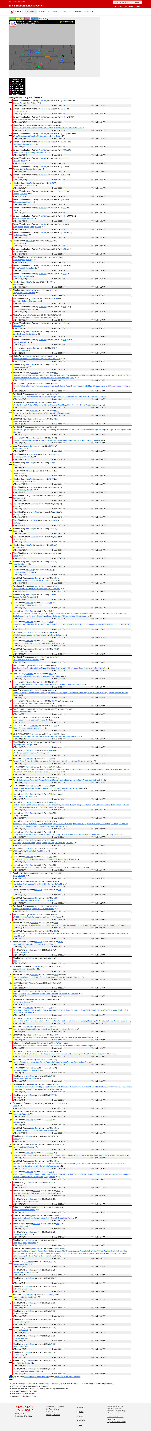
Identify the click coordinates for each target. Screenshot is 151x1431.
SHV (50, 1007)
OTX (53, 348)
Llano (95, 1155)
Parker (76, 1045)
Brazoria (112, 1174)
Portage (16, 169)
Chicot (21, 815)
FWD (51, 794)
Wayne (15, 556)
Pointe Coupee (34, 824)
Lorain (15, 185)
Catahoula (38, 867)
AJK (55, 999)
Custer (56, 613)
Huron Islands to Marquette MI (43, 908)
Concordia (52, 867)
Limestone (54, 993)
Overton (16, 103)
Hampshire (22, 235)
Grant (51, 788)
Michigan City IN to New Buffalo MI (49, 884)
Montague (16, 993)
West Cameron (78, 834)
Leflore (48, 805)
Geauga (29, 169)
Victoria (16, 635)
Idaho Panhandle (19, 350)
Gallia (15, 202)
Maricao (16, 367)
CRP (50, 632)
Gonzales (16, 1155)
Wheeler (16, 753)
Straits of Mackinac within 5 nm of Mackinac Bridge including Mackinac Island (41, 413)
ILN (50, 1136)
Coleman (110, 624)
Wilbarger (41, 643)
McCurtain (17, 1122)
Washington (56, 805)
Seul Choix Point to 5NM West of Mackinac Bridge (84, 375)
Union (78, 1021)
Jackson (21, 202)
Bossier (104, 1021)
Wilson (100, 1155)
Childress (38, 761)
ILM (51, 241)
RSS (80, 1425)
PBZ (64, 150)
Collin (26, 796)
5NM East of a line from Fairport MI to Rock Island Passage (34, 396)
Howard (28, 605)
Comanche (32, 616)
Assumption (105, 824)
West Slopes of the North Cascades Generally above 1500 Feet (36, 917)
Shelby (15, 251)
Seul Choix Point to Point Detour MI (26, 659)
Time (28, 19)
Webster (98, 1021)
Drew (63, 843)
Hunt (35, 1054)
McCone (16, 736)
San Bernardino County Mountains (48, 769)
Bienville (57, 1021)
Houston (16, 1176)
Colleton (32, 334)
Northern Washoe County (22, 711)
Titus (110, 1010)
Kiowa (25, 616)
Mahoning (23, 572)
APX (56, 372)
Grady (22, 481)
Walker (15, 1174)
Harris (40, 1176)
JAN (50, 802)
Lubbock (64, 761)
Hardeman (28, 643)
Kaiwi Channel (85, 925)
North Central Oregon (59, 692)
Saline (74, 788)
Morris (30, 1012)
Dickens (16, 761)
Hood (45, 1045)
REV (54, 701)
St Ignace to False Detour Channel (25, 421)
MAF (50, 603)
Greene (27, 1234)
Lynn (69, 761)
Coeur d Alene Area (81, 1062)
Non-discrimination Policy (115, 1417)
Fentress (23, 103)
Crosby (74, 761)
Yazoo (94, 805)
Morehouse (80, 867)
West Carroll (71, 867)
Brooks (27, 481)
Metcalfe (26, 144)
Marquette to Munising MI (22, 908)
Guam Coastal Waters (37, 977)
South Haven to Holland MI (104, 933)
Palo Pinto (83, 1045)
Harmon (84, 616)
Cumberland (17, 144)
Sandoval (16, 547)
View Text (42, 100)
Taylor (49, 624)
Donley (33, 753)
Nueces (29, 635)
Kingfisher (68, 613)
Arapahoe (23, 292)
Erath (15, 1045)
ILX (50, 1240)
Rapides (22, 834)
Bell (69, 1054)
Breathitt (35, 119)
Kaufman (50, 1045)
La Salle (124, 1021)
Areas (32, 11)
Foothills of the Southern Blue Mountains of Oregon (31, 692)
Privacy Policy (111, 1419)
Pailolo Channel (67, 1037)
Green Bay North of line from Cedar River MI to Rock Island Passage (81, 396)
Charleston (33, 301)
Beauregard (38, 834)
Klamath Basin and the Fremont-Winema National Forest (33, 386)
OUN (50, 611)
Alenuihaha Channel (20, 1037)
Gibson (15, 1185)
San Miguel (17, 514)
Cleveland (105, 613)
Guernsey (16, 1097)
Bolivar (34, 805)
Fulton (15, 1289)
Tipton (21, 251)
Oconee (16, 194)
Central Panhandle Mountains (51, 1062)
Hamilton (83, 1054)
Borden (34, 605)
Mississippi (25, 276)
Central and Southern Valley (60, 736)
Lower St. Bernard (39, 826)
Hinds (113, 805)
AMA (64, 340)
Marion (28, 805)
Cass (19, 1012)
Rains (15, 1054)
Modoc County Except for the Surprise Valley (84, 440)
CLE (64, 166)
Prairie (45, 788)
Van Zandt (22, 1054)
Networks (56, 11)
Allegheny (31, 152)
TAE (51, 471)
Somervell (38, 1045)
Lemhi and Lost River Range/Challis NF (58, 668)
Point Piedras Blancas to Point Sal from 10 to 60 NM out (33, 1130)
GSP (64, 191)
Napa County (18, 1193)
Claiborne (125, 805)
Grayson (47, 1054)
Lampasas (75, 1054)
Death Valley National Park (23, 1218)
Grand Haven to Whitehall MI (82, 933)
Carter (55, 616)
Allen (118, 834)
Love (60, 616)
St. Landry (56, 834)
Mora (15, 564)
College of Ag (19, 1413)
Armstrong (23, 152)
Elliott (20, 136)
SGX (50, 767)
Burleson (23, 1176)
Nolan (122, 624)
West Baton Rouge (79, 824)
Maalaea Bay (34, 1037)
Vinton (27, 202)
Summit (22, 169)
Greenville (17, 325)
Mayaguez (23, 367)
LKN (64, 109)
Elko (20, 111)
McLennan (63, 993)
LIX (50, 821)
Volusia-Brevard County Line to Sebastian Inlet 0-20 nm (33, 128)
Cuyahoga (36, 169)
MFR (54, 383)
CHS (56, 298)
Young (20, 1045)
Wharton (38, 1174)
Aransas (45, 635)
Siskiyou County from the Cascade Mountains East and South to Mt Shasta (40, 440)
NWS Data (67, 11)
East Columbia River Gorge (77, 692)
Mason (32, 944)
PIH (53, 665)
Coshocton (17, 498)
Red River (64, 1021)
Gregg (83, 1010)
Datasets (41, 11)
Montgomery (58, 1174)
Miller (58, 1029)
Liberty (29, 1176)
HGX (50, 1172)
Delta (58, 1054)
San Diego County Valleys (119, 769)
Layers (12, 19)
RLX (64, 199)
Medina (21, 185)
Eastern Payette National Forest (49, 684)
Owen (21, 1264)
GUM (56, 974)
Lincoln (22, 805)
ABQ (56, 512)
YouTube (82, 1420)
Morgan (46, 136)
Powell (25, 119)
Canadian (82, 613)
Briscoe (28, 761)
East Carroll (61, 867)
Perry (63, 788)
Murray (118, 613)
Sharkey (88, 805)
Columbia (21, 1029)
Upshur (99, 1010)
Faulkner (57, 788)
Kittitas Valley (18, 448)
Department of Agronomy (23, 1416)
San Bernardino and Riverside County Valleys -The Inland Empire (85, 769)
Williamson (89, 1155)
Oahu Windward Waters (117, 925)
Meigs (15, 227)
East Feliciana (58, 824)
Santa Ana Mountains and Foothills (47, 772)
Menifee (40, 136)
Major (29, 613)
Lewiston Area (34, 1062)
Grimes (66, 1174)
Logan (75, 613)
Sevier (37, 1029)
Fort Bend (22, 1174)
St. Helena (68, 824)
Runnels (43, 624)
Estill (15, 119)
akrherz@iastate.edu (53, 1415)
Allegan (45, 944)
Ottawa (51, 944)
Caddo (123, 613)
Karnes (70, 1155)
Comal (122, 1155)
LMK (64, 142)
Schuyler (26, 1242)
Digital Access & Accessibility (116, 1422)
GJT (55, 487)
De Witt (23, 1155)
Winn (27, 1021)
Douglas (16, 292)
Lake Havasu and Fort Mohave (24, 1209)
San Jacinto (100, 1174)
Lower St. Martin (67, 834)
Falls (28, 993)
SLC (56, 553)
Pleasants (16, 457)
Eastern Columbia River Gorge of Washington (44, 676)
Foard (35, 643)
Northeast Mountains (20, 1070)
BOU (64, 175)
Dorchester (17, 301)
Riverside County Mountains (23, 772)
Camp (24, 1012)
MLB (52, 125)
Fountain (16, 1371)
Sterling (128, 624)
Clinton (15, 268)
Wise (21, 796)
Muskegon (17, 944)
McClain (98, 613)
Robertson (35, 993)
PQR (56, 649)
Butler (15, 260)
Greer (20, 616)
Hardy (15, 235)
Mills (89, 1054)
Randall (16, 342)
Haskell (78, 624)
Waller (35, 1176)
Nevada (71, 1029)
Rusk (15, 1010)
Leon (22, 473)
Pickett (33, 103)
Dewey (50, 613)
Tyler (23, 457)
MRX (51, 282)
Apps (25, 11)
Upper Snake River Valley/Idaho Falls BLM (89, 668)
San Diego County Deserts (46, 1193)
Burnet (81, 1155)
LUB (50, 758)
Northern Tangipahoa (20, 824)
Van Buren (25, 944)
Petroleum (74, 736)
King (84, 761)
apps (138, 6)
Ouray (15, 490)
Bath (58, 136)
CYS (56, 504)
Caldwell (16, 1021)
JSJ (51, 364)
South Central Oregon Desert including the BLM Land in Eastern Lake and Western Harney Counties (91, 386)
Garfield (35, 613)
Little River (51, 1029)
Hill (68, 993)
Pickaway (16, 1139)
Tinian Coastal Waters (54, 977)
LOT (59, 890)
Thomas (16, 481)
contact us (117, 6)
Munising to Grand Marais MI (49, 589)
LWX (64, 232)
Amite (23, 851)
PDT (50, 446)
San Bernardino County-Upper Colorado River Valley (53, 1218)
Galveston (82, 1174)
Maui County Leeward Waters (45, 925)
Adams (36, 807)
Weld (15, 177)
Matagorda (91, 1174)
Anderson (23, 194)
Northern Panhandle (20, 1062)
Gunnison (21, 490)
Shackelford (102, 624)
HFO (56, 922)
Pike (14, 843)
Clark (19, 843)
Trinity (46, 1176)
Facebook (82, 1407)
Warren (107, 805)
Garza (89, 761)
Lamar (53, 1054)
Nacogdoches (54, 1010)
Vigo (21, 1355)
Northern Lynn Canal (20, 1002)
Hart (14, 210)
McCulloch (22, 624)
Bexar (52, 1155)
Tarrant (70, 1045)
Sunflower (41, 805)
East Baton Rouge (94, 824)
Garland (68, 788)
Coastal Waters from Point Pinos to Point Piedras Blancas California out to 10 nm (95, 1087)
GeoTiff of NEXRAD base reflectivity (67, 1376)
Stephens (40, 616)
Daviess (25, 1201)
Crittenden (17, 276)
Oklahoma (90, 613)
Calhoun (59, 635)
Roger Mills (43, 613)
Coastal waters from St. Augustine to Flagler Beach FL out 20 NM (36, 358)
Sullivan (16, 1313)
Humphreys (65, 805)
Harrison (77, 1010)
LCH (50, 832)
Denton (15, 796)
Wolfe (19, 119)
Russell (22, 268)
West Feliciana (46, 824)
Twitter (81, 1412)
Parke (27, 1363)
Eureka (15, 111)
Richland (16, 867)
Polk (106, 1174)
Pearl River (41, 851)
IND (50, 950)
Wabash (16, 952)
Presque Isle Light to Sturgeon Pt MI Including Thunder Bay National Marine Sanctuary (44, 429)
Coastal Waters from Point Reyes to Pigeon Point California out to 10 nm (39, 1087)
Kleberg (22, 635)
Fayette (57, 1155)
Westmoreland (41, 152)
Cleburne (16, 161)
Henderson (32, 1297)
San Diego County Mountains (24, 769)
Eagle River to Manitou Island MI (90, 780)
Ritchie (28, 457)
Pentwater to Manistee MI (62, 933)
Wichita (48, 643)
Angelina (38, 1010)
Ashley (15, 815)
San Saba (31, 624)
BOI (53, 682)
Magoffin (33, 136)
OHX (64, 100)
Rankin (118, 805)
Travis (106, 1155)
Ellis (25, 1045)
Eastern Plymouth (19, 969)
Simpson (22, 807)
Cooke (23, 993)
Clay (28, 103)
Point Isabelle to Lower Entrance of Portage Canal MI (32, 780)
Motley (45, 761)
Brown (15, 624)
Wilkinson (16, 851)
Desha (44, 843)
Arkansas (24, 788)
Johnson (26, 136)
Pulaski (80, 788)
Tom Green (64, 624)
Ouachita (51, 843)
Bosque (42, 993)
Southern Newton (67, 859)
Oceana (38, 944)
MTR (56, 1084)
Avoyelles (29, 834)
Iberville (59, 826)
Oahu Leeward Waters (100, 925)
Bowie (115, 1010)
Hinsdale (29, 490)
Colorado (126, 1174)
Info (48, 11)
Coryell (94, 1054)
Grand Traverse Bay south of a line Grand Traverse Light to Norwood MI (39, 375)
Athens (26, 227)
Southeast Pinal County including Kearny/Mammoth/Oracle (34, 1251)
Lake (23, 744)
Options (34, 19)
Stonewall (56, 761)
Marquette (21, 875)
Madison (100, 805)
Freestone (74, 993)
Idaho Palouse (68, 1062)
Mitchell (21, 605)
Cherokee (69, 1010)
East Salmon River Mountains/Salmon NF (28, 668)
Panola (62, 1010)
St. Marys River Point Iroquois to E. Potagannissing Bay (80, 405)
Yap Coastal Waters (20, 1114)
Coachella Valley (29, 1193)
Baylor (15, 643)
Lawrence (43, 807)
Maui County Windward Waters (68, 925)
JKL (64, 117)
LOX (55, 578)
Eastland (64, 1054)
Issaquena (80, 805)
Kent (50, 761)
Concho (71, 624)
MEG (64, 249)
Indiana (15, 152)
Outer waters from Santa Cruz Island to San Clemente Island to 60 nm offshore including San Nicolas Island (52, 1163)
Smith (88, 1010)
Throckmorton (87, 624)
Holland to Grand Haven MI (23, 933)
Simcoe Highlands (20, 676)
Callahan (55, 624)
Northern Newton (41, 859)
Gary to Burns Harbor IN (46, 900)
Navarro (16, 1297)
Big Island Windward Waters (23, 925)
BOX (58, 966)
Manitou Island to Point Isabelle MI (64, 780)
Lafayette (112, 834)
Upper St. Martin (102, 834)
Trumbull (31, 572)
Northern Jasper (29, 859)
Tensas (45, 867)
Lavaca (29, 1155)
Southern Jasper (55, 859)
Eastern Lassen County (40, 703)
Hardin (19, 859)
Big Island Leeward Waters (83, 1037)
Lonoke (31, 788)
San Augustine (29, 1010)
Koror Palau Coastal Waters (23, 1147)
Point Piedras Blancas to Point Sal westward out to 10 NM (34, 580)
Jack (30, 796)
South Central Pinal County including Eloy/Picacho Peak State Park (70, 1253)
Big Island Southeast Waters (49, 1037)
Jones (94, 624)
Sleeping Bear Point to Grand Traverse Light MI (57, 377)
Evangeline (48, 834)
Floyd (80, 761)
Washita (24, 613)
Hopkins (30, 1054)
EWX (51, 1153)
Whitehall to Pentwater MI (43, 933)
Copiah (15, 807)
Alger (15, 875)
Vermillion (21, 1363)
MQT (56, 394)
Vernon (15, 834)
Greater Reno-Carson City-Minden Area (27, 728)
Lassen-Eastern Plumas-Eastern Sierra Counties (30, 720)
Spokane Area (34, 1070)
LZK (64, 158)
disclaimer (129, 6)
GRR (56, 931)
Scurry (15, 605)
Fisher (117, 624)
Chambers (30, 1174)
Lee (29, 119)
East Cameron (90, 834)
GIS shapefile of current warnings (36, 1376)
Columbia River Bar (20, 651)
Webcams (88, 11)
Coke (37, 624)
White (23, 161)
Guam (15, 985)
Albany (15, 506)
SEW (54, 914)
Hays (76, 1155)
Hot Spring (38, 788)
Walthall (33, 851)
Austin (50, 1174)
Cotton (78, 616)
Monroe (32, 144)
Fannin (40, 1054)
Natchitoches (34, 1021)
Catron (15, 531)
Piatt (14, 1280)
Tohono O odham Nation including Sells (42, 1256)
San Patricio (36, 635)
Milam (109, 1054)
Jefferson (31, 292)
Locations (20, 19)
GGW (56, 734)
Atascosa (45, 1155)
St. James (114, 824)
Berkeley (25, 301)
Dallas (24, 843)
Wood (105, 1010)
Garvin (112, 613)
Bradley (58, 843)
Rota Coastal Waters (20, 977)
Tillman (65, 616)
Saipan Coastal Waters (71, 977)
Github (81, 1416)
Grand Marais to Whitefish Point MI (25, 589)
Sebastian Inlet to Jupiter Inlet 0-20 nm (68, 128)
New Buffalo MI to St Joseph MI (24, 884)
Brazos (44, 1174)
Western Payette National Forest (25, 684)
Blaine (61, 613)
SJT (50, 622)
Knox (54, 643)
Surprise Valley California (22, 703)
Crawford (16, 1305)
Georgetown (17, 243)
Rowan (52, 136)
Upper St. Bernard (25, 826)
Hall (32, 761)
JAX (52, 356)
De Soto (72, 1021)
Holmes (73, 805)
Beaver (28, 260)
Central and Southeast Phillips (38, 736)
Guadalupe (37, 1155)
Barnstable (31, 969)
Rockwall (58, 1045)
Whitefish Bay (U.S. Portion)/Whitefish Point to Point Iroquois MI (36, 405)
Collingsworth (25, 753)
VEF (57, 1207)
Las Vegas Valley (19, 1226)
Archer (20, 643)
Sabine (20, 1010)
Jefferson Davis (53, 807)
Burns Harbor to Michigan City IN (25, 900)
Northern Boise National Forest (73, 684)
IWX (55, 881)
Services (78, 11)
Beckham (16, 613)
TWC (58, 1248)
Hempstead (30, 1029)
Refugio (52, 635)
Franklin (16, 805)
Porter (15, 892)
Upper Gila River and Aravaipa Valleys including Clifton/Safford (80, 1251)
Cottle (22, 761)
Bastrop (112, 1155)
